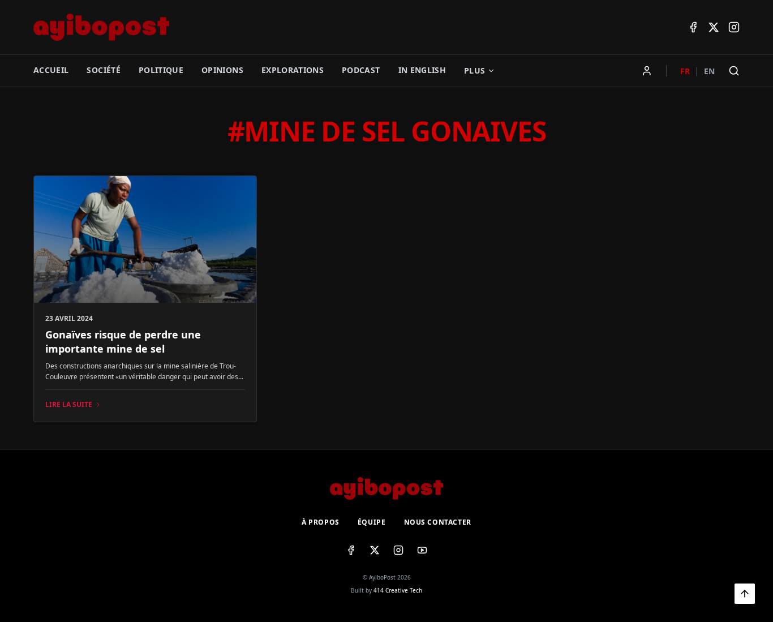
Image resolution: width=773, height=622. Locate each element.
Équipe (372, 522)
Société (103, 70)
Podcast (361, 70)
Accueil (50, 70)
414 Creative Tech (397, 590)
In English (422, 70)
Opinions (222, 70)
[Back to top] (745, 594)
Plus (474, 70)
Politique (161, 70)
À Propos (321, 522)
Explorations (292, 70)
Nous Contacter (437, 522)
